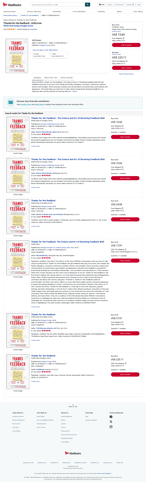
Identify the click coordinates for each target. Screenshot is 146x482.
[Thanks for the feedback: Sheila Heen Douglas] (18, 388)
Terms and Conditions (104, 473)
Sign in (110, 4)
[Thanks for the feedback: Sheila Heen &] (18, 233)
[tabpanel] (70, 86)
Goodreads (33, 29)
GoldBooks (40, 369)
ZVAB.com (119, 462)
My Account (119, 4)
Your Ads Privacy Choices (69, 434)
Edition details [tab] (66, 77)
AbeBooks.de (42, 462)
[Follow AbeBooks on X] (111, 422)
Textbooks (101, 11)
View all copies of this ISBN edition (45, 50)
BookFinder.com (73, 467)
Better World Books (44, 173)
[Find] (87, 4)
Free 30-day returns (126, 74)
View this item (116, 31)
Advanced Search (9, 11)
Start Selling (138, 11)
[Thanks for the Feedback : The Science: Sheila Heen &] (18, 151)
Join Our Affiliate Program (45, 420)
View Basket (16, 431)
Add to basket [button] (126, 45)
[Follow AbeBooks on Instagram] (111, 427)
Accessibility (65, 442)
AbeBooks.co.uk (28, 462)
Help (139, 4)
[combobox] (58, 4)
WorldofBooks (42, 255)
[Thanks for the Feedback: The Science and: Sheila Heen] (18, 274)
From (39, 55)
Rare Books (57, 11)
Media (63, 420)
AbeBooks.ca (95, 462)
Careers (63, 424)
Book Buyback (41, 424)
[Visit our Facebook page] (111, 417)
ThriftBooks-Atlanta (44, 328)
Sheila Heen (39, 104)
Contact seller (35, 146)
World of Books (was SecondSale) (49, 214)
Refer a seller (41, 427)
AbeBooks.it (66, 462)
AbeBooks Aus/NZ (80, 462)
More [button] (75, 91)
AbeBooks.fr (54, 462)
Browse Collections (34, 11)
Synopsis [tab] (37, 77)
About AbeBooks (66, 416)
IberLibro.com (107, 462)
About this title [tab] (50, 77)
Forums (63, 427)
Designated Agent (66, 438)
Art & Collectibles (79, 11)
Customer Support (91, 420)
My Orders (16, 427)
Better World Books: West (46, 132)
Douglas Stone (26, 104)
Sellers (119, 11)
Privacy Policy (65, 431)
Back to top (73, 406)
